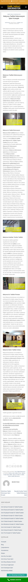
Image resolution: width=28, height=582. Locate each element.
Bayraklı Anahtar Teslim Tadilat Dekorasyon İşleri (20, 493)
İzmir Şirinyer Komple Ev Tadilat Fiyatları (12, 507)
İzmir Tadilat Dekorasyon (13, 14)
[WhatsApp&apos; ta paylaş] (7, 466)
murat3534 (7, 22)
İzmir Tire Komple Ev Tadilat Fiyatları (10, 533)
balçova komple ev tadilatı (18, 474)
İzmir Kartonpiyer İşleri (7, 567)
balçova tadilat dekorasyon (14, 476)
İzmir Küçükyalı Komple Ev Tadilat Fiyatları (12, 512)
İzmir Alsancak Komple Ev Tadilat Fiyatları (12, 509)
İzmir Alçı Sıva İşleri (6, 556)
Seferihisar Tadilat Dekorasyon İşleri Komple (6, 493)
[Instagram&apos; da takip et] (26, 7)
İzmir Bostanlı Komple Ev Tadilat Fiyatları (12, 515)
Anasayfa (3, 541)
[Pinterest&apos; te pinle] (18, 466)
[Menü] (2, 7)
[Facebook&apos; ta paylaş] (10, 466)
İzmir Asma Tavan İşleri (7, 559)
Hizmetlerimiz (22, 1)
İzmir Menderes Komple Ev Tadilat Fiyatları (12, 524)
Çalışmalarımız (12, 3)
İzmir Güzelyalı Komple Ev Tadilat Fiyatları (12, 518)
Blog (2, 544)
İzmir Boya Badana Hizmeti (8, 562)
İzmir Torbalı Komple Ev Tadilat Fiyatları (11, 521)
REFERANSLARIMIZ (7, 570)
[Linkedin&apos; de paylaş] (20, 466)
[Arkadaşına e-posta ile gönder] (15, 466)
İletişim (18, 3)
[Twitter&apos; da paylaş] (12, 466)
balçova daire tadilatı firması (15, 473)
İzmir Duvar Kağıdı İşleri (7, 565)
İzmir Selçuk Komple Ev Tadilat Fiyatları (11, 530)
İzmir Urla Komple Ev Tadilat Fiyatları (11, 527)
